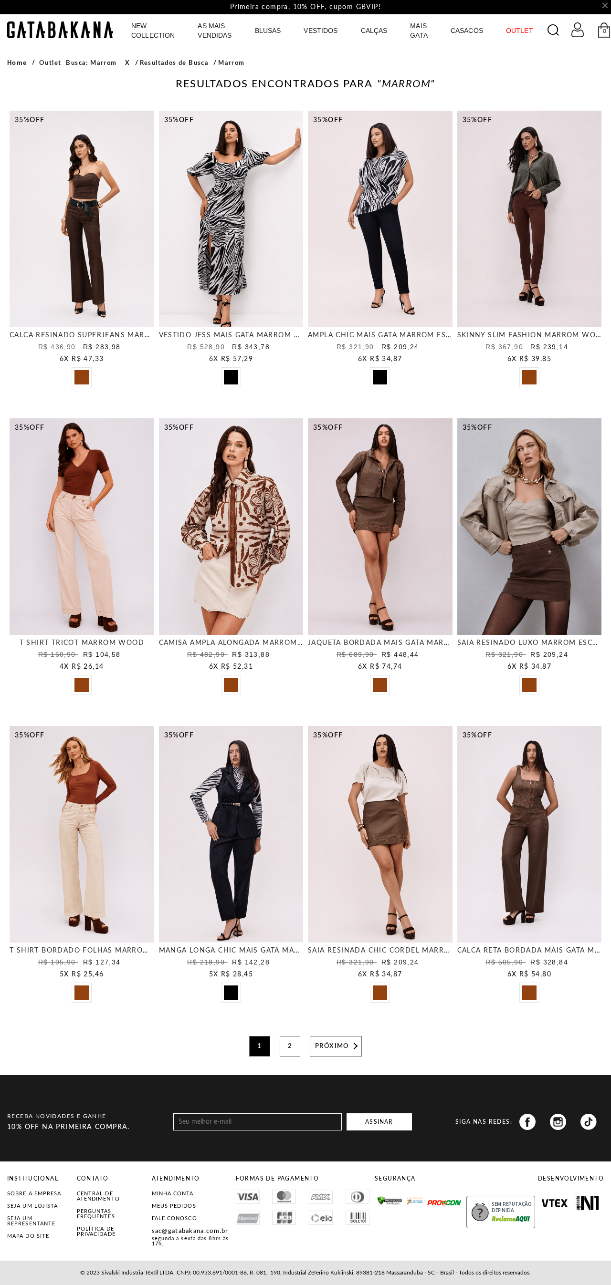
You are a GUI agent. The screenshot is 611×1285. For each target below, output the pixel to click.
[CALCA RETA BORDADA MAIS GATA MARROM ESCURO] (529, 834)
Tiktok (588, 1122)
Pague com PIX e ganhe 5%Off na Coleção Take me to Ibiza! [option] (305, 7)
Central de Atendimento (98, 1196)
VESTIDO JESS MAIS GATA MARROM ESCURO (241, 335)
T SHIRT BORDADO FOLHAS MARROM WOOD (94, 950)
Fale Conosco (174, 1218)
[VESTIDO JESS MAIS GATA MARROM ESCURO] (231, 219)
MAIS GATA (419, 30)
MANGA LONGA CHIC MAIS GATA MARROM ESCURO (254, 950)
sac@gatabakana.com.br (190, 1231)
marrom (231, 63)
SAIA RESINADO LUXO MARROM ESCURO (533, 643)
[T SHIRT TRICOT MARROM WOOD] (82, 526)
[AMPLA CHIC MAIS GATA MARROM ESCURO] (380, 219)
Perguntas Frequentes (96, 1214)
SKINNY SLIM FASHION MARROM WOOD (532, 335)
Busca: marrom (91, 63)
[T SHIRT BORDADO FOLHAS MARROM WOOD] (82, 834)
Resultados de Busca (174, 63)
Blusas (268, 30)
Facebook (527, 1122)
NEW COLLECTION (153, 30)
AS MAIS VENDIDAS (215, 30)
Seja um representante (31, 1221)
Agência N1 (587, 1203)
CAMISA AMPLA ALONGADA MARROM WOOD (242, 643)
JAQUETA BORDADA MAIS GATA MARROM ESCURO (401, 643)
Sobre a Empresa (34, 1193)
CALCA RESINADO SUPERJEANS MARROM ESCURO (102, 335)
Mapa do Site (28, 1236)
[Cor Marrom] (84, 380)
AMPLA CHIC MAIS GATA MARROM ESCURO (387, 335)
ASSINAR (379, 1122)
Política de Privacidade (96, 1231)
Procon (439, 1199)
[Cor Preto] (234, 380)
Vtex (554, 1203)
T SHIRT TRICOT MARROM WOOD (82, 643)
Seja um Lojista (32, 1206)
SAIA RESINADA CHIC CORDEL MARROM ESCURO (399, 950)
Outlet (50, 63)
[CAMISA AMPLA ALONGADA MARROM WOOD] (231, 526)
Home (17, 62)
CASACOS (467, 30)
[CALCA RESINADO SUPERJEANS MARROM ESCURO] (82, 219)
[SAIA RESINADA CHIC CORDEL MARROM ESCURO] (380, 834)
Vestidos (320, 30)
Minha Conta (173, 1193)
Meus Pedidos (174, 1206)
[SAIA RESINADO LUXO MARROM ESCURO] (529, 526)
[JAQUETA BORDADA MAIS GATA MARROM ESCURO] (380, 526)
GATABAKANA (60, 30)
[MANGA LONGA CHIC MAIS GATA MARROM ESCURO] (231, 834)
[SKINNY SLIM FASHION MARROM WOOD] (529, 219)
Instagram (558, 1122)
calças (374, 30)
